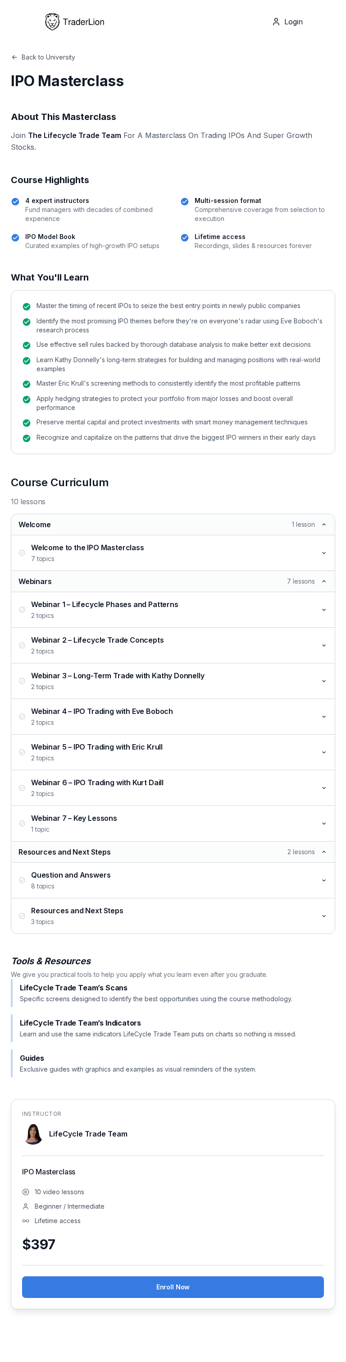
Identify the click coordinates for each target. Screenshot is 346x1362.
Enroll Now (173, 1287)
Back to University (48, 57)
